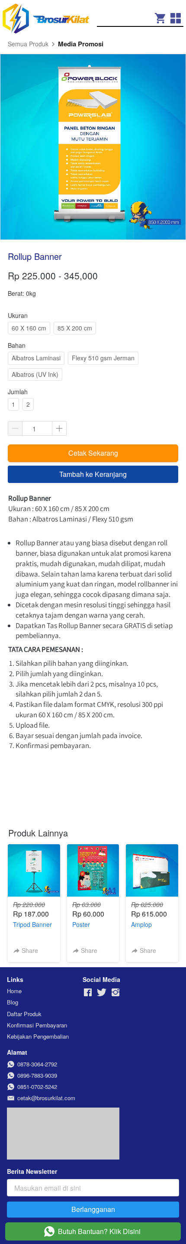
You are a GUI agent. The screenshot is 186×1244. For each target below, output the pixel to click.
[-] (88, 992)
